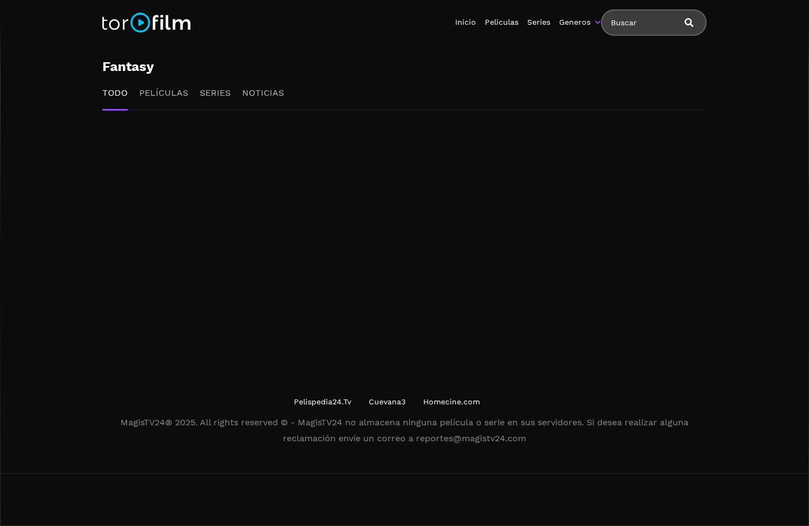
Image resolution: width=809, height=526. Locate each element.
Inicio (465, 22)
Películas (163, 92)
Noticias (263, 92)
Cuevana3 (387, 401)
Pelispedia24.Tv (322, 401)
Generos (575, 22)
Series (538, 22)
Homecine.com (451, 401)
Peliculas (501, 22)
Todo (115, 92)
